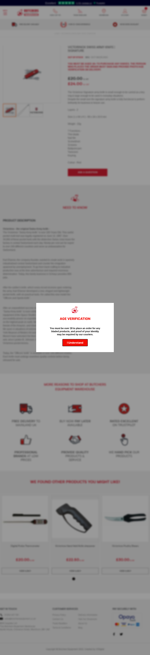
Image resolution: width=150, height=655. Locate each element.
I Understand (75, 342)
